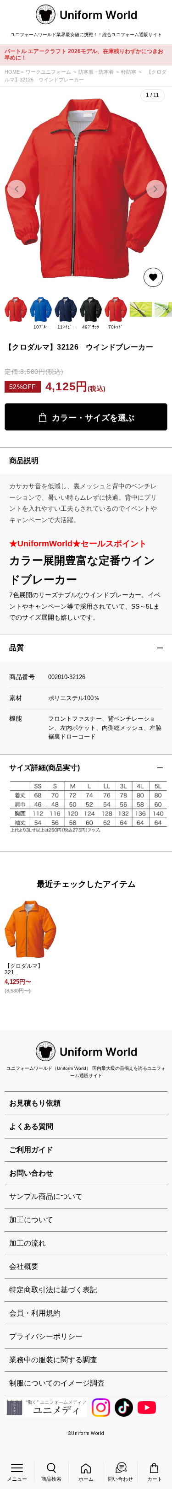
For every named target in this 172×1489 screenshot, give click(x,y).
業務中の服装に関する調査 (53, 1360)
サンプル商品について (46, 1196)
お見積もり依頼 (35, 1103)
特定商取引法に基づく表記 (53, 1290)
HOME (12, 72)
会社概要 (24, 1266)
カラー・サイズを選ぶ (93, 417)
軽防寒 (128, 72)
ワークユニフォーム (48, 72)
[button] (155, 189)
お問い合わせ (31, 1173)
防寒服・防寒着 (96, 72)
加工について (31, 1220)
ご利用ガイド (31, 1150)
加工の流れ (27, 1243)
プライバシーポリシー (46, 1336)
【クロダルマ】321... (24, 969)
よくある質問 (31, 1126)
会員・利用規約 (35, 1313)
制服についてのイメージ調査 (57, 1383)
